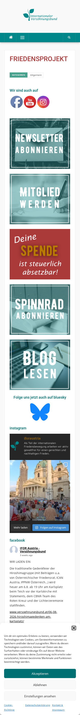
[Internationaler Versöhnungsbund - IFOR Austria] (40, 14)
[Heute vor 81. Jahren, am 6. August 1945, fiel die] (40, 490)
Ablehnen (40, 685)
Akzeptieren (40, 674)
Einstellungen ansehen (40, 696)
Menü (21, 37)
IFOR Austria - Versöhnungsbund (33, 550)
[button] (74, 628)
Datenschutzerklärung (37, 705)
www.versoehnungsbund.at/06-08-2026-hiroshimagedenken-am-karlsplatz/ (33, 616)
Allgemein (36, 75)
